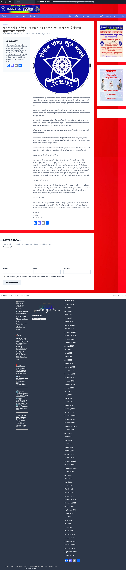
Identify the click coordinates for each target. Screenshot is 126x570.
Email (36, 268)
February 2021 (69, 534)
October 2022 (69, 465)
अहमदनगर (108, 16)
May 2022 (68, 482)
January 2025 (69, 370)
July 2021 (67, 517)
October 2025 (69, 339)
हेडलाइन (4, 16)
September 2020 (70, 552)
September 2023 (70, 426)
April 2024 (68, 402)
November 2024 (70, 377)
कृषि (88, 16)
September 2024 (70, 384)
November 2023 (70, 419)
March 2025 (68, 363)
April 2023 (68, 444)
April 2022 (68, 485)
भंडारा (82, 16)
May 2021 (67, 524)
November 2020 (70, 545)
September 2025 (70, 342)
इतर (17, 16)
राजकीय (76, 16)
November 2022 (70, 461)
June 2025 (68, 353)
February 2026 (69, 325)
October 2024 (69, 381)
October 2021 (69, 506)
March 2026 (68, 322)
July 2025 (67, 349)
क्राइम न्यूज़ (24, 16)
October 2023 (69, 423)
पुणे (64, 16)
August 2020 (69, 555)
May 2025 (68, 356)
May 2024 (68, 398)
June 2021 (68, 520)
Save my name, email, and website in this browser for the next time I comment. (35, 276)
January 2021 (69, 538)
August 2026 (69, 304)
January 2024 (69, 412)
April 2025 (68, 360)
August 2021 (68, 513)
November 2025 (70, 336)
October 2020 (69, 548)
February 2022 (69, 492)
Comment (7, 247)
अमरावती (100, 16)
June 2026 (68, 311)
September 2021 (70, 510)
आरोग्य (116, 16)
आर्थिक (122, 16)
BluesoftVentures (30, 568)
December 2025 (70, 332)
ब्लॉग (69, 16)
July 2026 (68, 308)
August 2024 (69, 388)
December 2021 (70, 499)
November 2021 (70, 503)
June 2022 (68, 478)
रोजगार (11, 16)
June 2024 (68, 395)
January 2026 (69, 329)
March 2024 (68, 405)
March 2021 (68, 531)
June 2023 (68, 437)
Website (66, 268)
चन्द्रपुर (59, 16)
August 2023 (69, 430)
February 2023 (69, 451)
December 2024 (70, 374)
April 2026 (68, 318)
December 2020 (70, 541)
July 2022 (67, 475)
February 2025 (69, 367)
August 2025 (69, 346)
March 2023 (68, 447)
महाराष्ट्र (40, 16)
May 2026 (68, 315)
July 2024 (68, 391)
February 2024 (69, 409)
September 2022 (70, 468)
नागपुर (52, 16)
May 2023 (68, 440)
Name (6, 268)
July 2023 (68, 433)
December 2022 (70, 458)
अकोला (93, 16)
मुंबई (46, 16)
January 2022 (69, 496)
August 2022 (69, 471)
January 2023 (69, 454)
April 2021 (68, 527)
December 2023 (70, 416)
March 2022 (68, 489)
